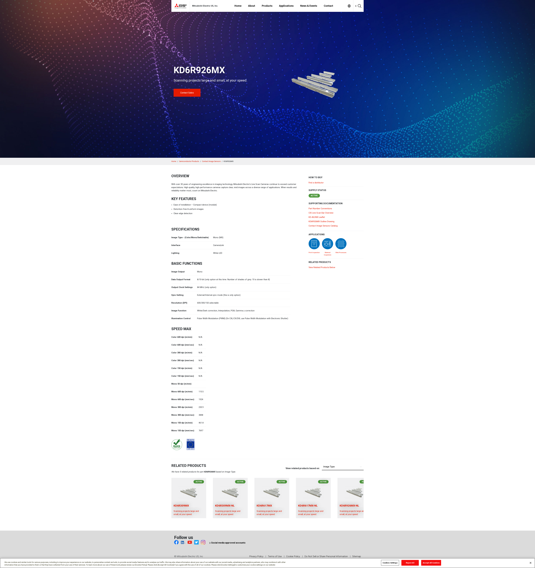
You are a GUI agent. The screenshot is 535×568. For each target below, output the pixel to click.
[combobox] (353, 6)
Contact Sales (187, 92)
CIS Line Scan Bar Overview (321, 213)
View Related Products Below (322, 267)
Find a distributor (316, 183)
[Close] (530, 563)
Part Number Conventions (320, 208)
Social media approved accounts (228, 542)
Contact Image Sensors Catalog (323, 226)
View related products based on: (303, 468)
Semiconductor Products (189, 161)
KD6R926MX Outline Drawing (321, 221)
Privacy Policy (256, 556)
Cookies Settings (390, 563)
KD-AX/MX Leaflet (317, 217)
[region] (267, 563)
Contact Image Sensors (211, 161)
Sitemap (356, 556)
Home (173, 161)
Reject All (410, 563)
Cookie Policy (293, 556)
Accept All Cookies (431, 563)
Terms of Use (275, 556)
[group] (188, 498)
